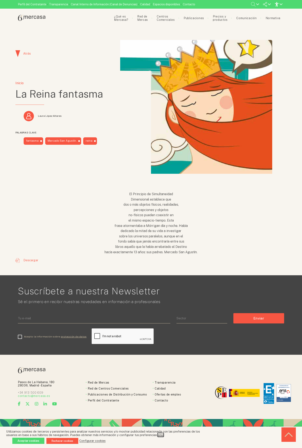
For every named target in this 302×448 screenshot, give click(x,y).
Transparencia (58, 4)
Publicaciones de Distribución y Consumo (117, 394)
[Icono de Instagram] (37, 403)
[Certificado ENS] (284, 393)
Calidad (145, 4)
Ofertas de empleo (168, 394)
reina (89, 140)
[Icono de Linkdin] (45, 403)
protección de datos (74, 336)
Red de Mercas (98, 382)
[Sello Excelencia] (269, 393)
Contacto (189, 4)
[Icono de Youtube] (54, 403)
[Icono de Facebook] (19, 403)
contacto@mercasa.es (34, 396)
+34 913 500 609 (30, 392)
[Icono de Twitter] (27, 403)
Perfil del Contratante (32, 4)
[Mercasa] (31, 20)
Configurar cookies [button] (92, 440)
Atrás (27, 53)
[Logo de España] (244, 393)
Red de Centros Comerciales (108, 388)
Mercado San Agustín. (62, 140)
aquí (161, 435)
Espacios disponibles (166, 4)
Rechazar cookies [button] (62, 440)
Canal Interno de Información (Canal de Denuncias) (104, 4)
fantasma (32, 140)
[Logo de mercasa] (221, 393)
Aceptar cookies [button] (28, 440)
